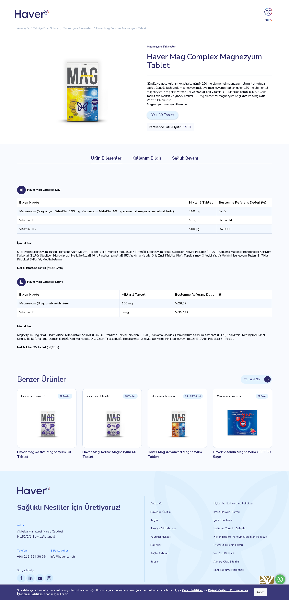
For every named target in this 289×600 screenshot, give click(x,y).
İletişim (154, 561)
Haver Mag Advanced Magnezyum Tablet (175, 454)
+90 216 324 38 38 (31, 556)
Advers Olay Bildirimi (226, 561)
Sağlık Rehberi (159, 553)
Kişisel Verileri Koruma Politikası (233, 503)
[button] (268, 14)
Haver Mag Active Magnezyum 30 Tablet (44, 454)
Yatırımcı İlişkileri (160, 537)
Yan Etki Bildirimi (224, 553)
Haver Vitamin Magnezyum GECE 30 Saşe (242, 454)
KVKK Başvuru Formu (227, 512)
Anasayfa (23, 28)
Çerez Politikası (223, 520)
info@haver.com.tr (63, 556)
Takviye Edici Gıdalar (46, 28)
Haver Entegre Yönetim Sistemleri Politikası (240, 537)
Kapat (260, 592)
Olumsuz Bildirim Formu (228, 545)
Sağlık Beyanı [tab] (185, 158)
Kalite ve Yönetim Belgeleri (230, 528)
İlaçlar (154, 520)
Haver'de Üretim (160, 512)
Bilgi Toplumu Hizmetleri (229, 570)
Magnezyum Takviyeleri (77, 28)
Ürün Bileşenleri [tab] (106, 158)
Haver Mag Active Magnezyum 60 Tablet (109, 454)
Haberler (155, 545)
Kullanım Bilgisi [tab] (147, 158)
